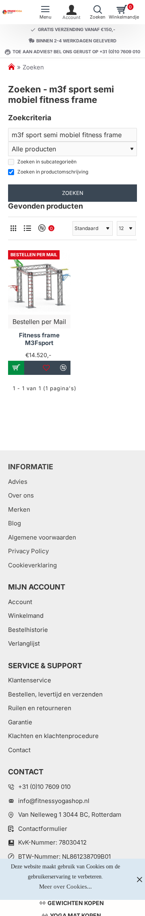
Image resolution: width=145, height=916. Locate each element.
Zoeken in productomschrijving (52, 172)
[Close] (139, 879)
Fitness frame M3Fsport (39, 339)
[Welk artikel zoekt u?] (98, 12)
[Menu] (45, 12)
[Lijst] (27, 228)
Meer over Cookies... (65, 886)
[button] (16, 368)
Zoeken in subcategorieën (46, 162)
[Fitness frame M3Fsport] (39, 281)
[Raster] (13, 228)
